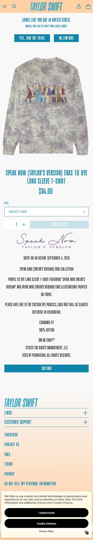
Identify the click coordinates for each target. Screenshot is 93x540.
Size (6, 203)
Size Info (46, 368)
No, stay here (66, 38)
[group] (46, 106)
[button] (5, 6)
